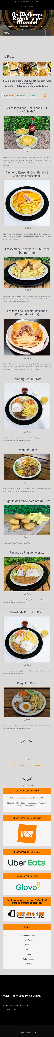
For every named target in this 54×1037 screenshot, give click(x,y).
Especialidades (28, 935)
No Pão (28, 945)
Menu (6, 33)
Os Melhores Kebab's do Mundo (27, 765)
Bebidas (28, 964)
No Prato (28, 940)
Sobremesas (28, 959)
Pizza (28, 949)
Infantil (28, 954)
